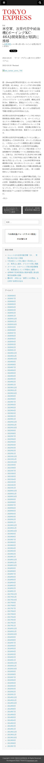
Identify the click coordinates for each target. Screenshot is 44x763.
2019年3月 (11, 551)
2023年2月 (11, 416)
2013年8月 (11, 743)
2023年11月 (11, 390)
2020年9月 (11, 499)
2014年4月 (11, 720)
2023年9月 (11, 396)
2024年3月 (11, 379)
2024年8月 (11, 365)
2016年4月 (11, 651)
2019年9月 (11, 534)
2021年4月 (11, 479)
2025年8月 (11, 330)
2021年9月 (11, 465)
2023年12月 (12, 387)
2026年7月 (11, 298)
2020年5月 (11, 511)
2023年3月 (11, 413)
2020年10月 (12, 496)
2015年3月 (11, 689)
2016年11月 (11, 631)
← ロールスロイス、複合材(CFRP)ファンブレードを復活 (11, 210)
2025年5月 (11, 339)
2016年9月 (11, 637)
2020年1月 (11, 522)
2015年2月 (11, 692)
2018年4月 (11, 583)
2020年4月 (11, 514)
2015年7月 (11, 677)
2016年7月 (11, 643)
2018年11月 (11, 562)
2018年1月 (11, 591)
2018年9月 (11, 568)
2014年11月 (11, 700)
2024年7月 (11, 367)
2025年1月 (11, 350)
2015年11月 (11, 666)
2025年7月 (11, 333)
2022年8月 (11, 433)
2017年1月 (11, 626)
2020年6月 (11, 508)
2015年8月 (11, 674)
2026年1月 (11, 316)
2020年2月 (11, 519)
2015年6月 (11, 680)
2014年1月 (11, 729)
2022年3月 (11, 448)
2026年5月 (11, 304)
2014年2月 (11, 726)
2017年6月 (11, 611)
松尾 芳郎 (7, 44)
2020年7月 (11, 505)
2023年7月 (11, 402)
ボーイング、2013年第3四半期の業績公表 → (32, 210)
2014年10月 (12, 703)
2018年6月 (11, 577)
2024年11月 (11, 356)
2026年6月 (11, 301)
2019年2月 (11, 554)
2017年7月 (11, 608)
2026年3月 (11, 310)
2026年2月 (11, 313)
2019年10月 (12, 531)
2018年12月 (12, 560)
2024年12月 (12, 353)
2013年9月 (11, 740)
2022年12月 (12, 422)
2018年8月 (11, 571)
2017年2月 (11, 623)
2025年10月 (12, 324)
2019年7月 (11, 540)
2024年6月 (11, 370)
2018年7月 (11, 574)
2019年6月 (11, 542)
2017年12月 (12, 594)
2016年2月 (11, 657)
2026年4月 (11, 307)
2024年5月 (11, 373)
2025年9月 (11, 327)
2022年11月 (11, 425)
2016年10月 (12, 634)
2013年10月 (12, 737)
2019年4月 (11, 548)
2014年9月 (11, 706)
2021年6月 (11, 473)
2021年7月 (11, 471)
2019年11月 (11, 528)
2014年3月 (11, 723)
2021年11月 (11, 459)
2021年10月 (12, 462)
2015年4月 (11, 686)
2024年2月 (11, 382)
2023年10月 (12, 393)
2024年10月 (12, 359)
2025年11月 (11, 321)
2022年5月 (11, 442)
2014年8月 (11, 709)
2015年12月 (12, 663)
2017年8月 (11, 605)
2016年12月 (12, 628)
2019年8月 (11, 537)
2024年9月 (11, 362)
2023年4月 (11, 410)
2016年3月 (11, 654)
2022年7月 (11, 436)
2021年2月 (11, 485)
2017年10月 (12, 600)
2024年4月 (11, 376)
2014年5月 (11, 717)
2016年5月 (11, 648)
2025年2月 (11, 347)
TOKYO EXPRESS (17, 14)
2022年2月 (11, 451)
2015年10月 (12, 669)
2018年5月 (11, 580)
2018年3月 (11, 585)
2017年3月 (11, 620)
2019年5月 (11, 545)
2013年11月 (11, 735)
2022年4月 (11, 445)
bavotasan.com (32, 761)
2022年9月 (11, 430)
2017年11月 (11, 597)
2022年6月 (11, 439)
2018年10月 (12, 565)
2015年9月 (11, 671)
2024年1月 (11, 385)
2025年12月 (12, 319)
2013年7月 (11, 746)
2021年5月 (11, 476)
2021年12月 (12, 456)
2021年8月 (11, 468)
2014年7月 (11, 712)
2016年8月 (11, 640)
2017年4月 (11, 617)
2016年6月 (11, 646)
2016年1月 (11, 660)
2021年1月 (11, 488)
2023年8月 (11, 399)
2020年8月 (11, 502)
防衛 (3, 25)
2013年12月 (12, 732)
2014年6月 (11, 715)
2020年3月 (11, 517)
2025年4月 (11, 342)
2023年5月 (11, 408)
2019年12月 (12, 525)
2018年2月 (11, 588)
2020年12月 (12, 491)
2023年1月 (11, 419)
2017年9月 (11, 603)
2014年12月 (12, 697)
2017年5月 (11, 614)
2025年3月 (11, 344)
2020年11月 (11, 494)
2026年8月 (11, 296)
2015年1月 (11, 694)
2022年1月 (11, 453)
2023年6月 (11, 405)
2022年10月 (12, 428)
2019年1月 (11, 557)
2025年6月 (11, 336)
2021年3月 (11, 482)
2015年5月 (11, 683)
